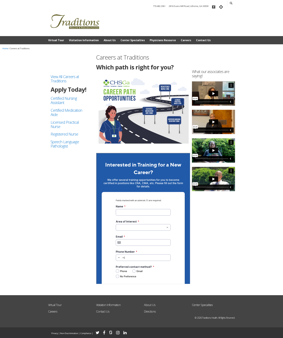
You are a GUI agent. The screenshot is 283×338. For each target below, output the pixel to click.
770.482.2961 (159, 6)
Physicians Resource (163, 40)
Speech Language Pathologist (65, 144)
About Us (110, 40)
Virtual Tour (56, 40)
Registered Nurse (64, 134)
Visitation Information (84, 40)
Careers (186, 40)
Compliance (85, 333)
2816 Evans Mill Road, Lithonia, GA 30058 (188, 6)
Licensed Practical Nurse (65, 124)
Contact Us (203, 40)
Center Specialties (133, 40)
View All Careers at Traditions (65, 79)
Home (5, 48)
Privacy (54, 333)
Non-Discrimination (69, 333)
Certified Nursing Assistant (64, 100)
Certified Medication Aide (66, 112)
